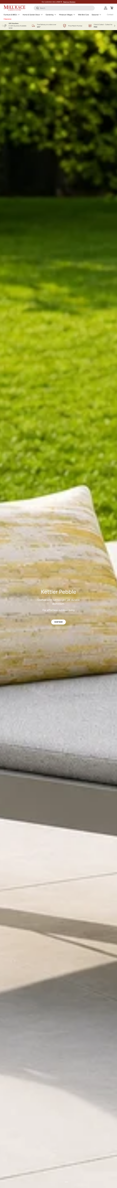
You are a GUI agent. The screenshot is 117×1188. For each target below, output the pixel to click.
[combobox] (64, 8)
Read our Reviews (69, 2)
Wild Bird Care (83, 15)
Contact (110, 15)
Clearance (7, 19)
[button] (111, 7)
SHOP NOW (66, 74)
